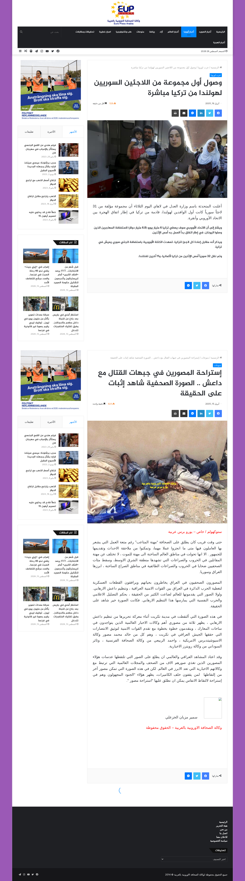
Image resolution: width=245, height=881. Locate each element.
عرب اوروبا (203, 67)
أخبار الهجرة (219, 43)
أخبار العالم (173, 32)
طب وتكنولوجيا (123, 32)
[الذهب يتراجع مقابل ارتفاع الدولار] (68, 201)
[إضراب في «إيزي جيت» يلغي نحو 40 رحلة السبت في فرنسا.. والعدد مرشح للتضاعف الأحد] (36, 256)
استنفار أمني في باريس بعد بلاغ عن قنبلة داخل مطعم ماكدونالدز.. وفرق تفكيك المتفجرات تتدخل (65, 322)
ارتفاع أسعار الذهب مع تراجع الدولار (41, 182)
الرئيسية (220, 32)
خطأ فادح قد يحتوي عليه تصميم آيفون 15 (42, 214)
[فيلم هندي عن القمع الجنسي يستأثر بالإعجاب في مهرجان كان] (68, 150)
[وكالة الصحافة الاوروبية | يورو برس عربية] (122, 13)
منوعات (140, 32)
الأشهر (73, 131)
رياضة (152, 32)
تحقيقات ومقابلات (85, 32)
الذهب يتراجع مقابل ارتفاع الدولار (42, 198)
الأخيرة (51, 131)
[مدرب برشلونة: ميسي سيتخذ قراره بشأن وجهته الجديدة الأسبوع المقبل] (68, 167)
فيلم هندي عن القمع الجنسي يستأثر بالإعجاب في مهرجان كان (40, 149)
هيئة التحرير (221, 825)
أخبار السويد (205, 32)
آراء (161, 32)
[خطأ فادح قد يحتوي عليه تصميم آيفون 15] (68, 217)
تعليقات (29, 131)
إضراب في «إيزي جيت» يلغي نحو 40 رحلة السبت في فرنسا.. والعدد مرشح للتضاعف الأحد (37, 274)
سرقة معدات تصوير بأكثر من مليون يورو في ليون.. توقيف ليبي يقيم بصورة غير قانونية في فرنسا (36, 322)
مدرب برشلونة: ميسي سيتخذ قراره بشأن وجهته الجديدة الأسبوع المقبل (40, 167)
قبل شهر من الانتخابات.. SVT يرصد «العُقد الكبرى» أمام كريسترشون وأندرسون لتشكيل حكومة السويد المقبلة (66, 276)
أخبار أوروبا (189, 32)
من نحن (223, 829)
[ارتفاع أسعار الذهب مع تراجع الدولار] (68, 185)
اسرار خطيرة (105, 32)
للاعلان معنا (221, 836)
